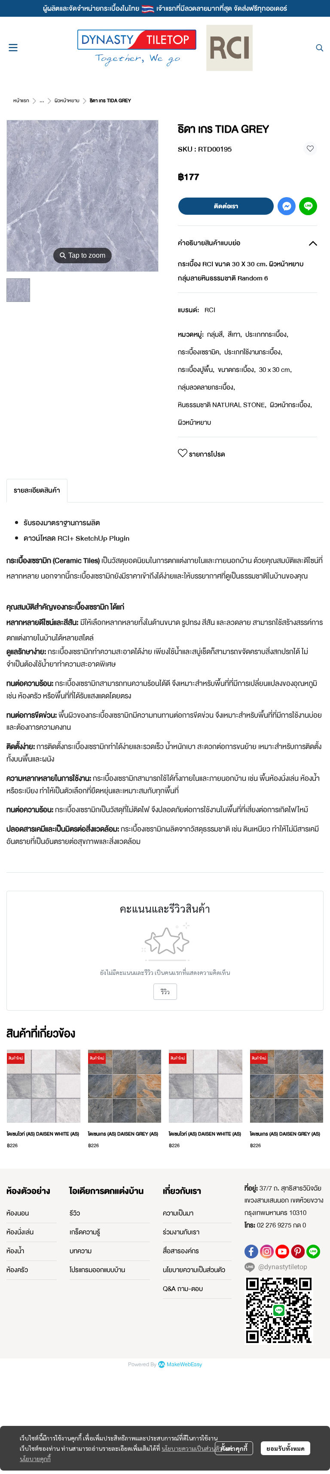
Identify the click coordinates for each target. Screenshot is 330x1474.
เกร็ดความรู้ (85, 1232)
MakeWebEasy (184, 1364)
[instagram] (267, 1251)
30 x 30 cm (275, 369)
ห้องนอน (17, 1213)
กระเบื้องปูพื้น (196, 369)
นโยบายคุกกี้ (35, 1458)
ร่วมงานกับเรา (181, 1232)
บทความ (81, 1251)
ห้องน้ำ (15, 1251)
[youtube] (282, 1251)
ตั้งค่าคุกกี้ (234, 1448)
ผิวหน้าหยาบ (67, 101)
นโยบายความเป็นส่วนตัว (192, 1448)
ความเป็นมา (178, 1213)
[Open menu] (12, 47)
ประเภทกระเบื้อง (266, 334)
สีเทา (235, 334)
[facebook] (251, 1251)
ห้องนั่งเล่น (20, 1232)
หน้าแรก (21, 101)
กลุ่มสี (215, 334)
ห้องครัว (17, 1270)
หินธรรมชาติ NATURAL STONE (222, 405)
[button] (320, 48)
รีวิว (165, 992)
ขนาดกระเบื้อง (237, 369)
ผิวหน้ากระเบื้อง (291, 405)
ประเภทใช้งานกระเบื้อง (253, 352)
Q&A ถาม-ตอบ (183, 1288)
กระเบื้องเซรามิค (199, 352)
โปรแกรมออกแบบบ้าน (97, 1270)
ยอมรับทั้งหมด (285, 1448)
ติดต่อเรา (226, 206)
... (42, 101)
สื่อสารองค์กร (181, 1251)
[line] (313, 1251)
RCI (210, 310)
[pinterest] (298, 1251)
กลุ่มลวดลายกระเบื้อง (206, 387)
